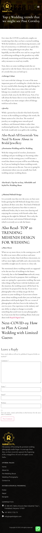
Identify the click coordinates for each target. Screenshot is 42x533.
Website (3, 403)
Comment (5, 360)
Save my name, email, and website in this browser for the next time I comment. (21, 413)
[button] (38, 7)
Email (3, 394)
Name (3, 386)
